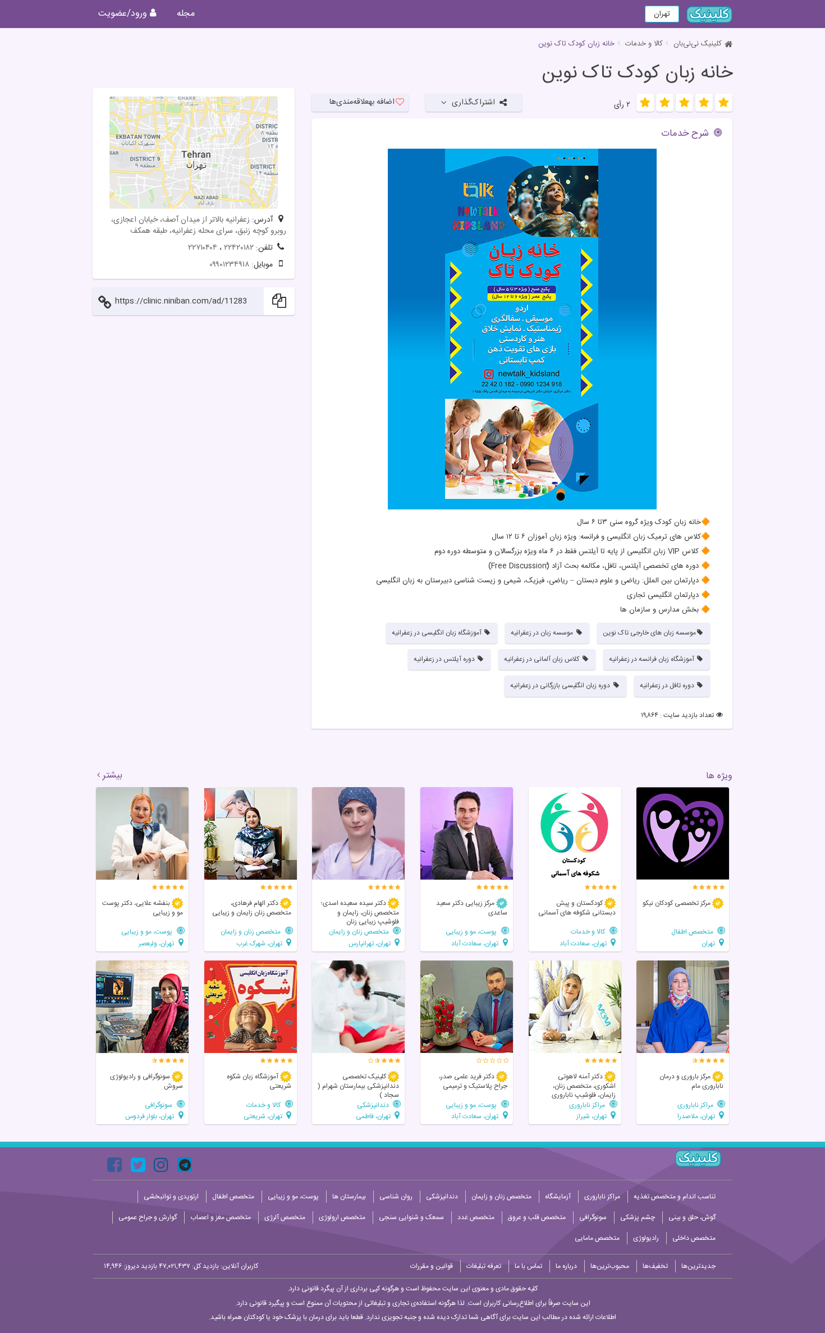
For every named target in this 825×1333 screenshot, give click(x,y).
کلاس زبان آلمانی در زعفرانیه (542, 659)
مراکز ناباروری (696, 1105)
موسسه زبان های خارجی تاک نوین (649, 632)
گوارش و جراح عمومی (147, 1217)
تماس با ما (528, 1266)
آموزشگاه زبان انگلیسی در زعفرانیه (437, 632)
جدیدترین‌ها (698, 1266)
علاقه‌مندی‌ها (362, 102)
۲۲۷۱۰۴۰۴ (202, 248)
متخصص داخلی (694, 1238)
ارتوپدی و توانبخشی (171, 1196)
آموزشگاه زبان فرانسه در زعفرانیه (652, 659)
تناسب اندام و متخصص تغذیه (675, 1196)
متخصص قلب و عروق (537, 1217)
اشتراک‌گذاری (473, 102)
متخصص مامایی (597, 1238)
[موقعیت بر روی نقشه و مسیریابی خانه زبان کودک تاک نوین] (193, 152)
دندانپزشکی (374, 1105)
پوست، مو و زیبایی (472, 931)
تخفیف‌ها (655, 1266)
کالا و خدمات (644, 44)
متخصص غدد (475, 1217)
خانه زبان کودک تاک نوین (637, 73)
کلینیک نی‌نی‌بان (697, 44)
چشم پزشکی (637, 1217)
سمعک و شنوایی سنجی (411, 1217)
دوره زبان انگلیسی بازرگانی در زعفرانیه (561, 685)
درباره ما (566, 1266)
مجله (186, 13)
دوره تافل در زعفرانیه (668, 685)
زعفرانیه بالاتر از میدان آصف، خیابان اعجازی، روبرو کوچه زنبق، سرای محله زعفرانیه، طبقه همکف (198, 225)
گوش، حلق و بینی (692, 1217)
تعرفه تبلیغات (483, 1266)
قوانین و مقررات (431, 1266)
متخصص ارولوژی (342, 1217)
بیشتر (112, 776)
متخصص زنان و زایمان (360, 931)
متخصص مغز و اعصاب (220, 1217)
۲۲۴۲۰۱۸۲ (239, 248)
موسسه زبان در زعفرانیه (543, 632)
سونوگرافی (159, 1105)
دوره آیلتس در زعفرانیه (445, 659)
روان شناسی (395, 1196)
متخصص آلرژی (284, 1217)
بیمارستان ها (349, 1196)
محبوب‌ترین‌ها (609, 1266)
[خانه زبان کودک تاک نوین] (522, 329)
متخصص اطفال (693, 931)
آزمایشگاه (558, 1196)
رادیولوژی (646, 1238)
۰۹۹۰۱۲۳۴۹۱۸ (229, 265)
